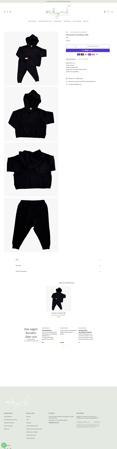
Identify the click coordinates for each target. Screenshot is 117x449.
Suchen (28, 416)
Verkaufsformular (31, 435)
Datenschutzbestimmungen (82, 427)
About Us (6, 429)
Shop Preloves (8, 416)
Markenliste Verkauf (32, 432)
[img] (31, 339)
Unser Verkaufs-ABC (32, 426)
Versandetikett (30, 438)
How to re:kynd (8, 426)
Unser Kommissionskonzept (34, 429)
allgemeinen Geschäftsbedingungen (89, 426)
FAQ (17, 260)
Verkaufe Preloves (9, 422)
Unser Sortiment (21, 271)
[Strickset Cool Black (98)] (58, 299)
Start (67, 32)
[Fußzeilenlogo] (17, 401)
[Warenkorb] (112, 11)
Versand (18, 265)
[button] (32, 21)
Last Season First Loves (10, 419)
